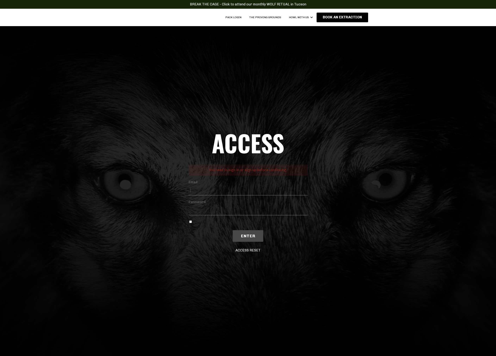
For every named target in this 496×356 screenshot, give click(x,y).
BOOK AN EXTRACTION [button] (342, 17)
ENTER (248, 235)
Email (193, 182)
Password (197, 202)
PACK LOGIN (233, 17)
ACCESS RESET (248, 250)
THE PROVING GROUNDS (265, 17)
